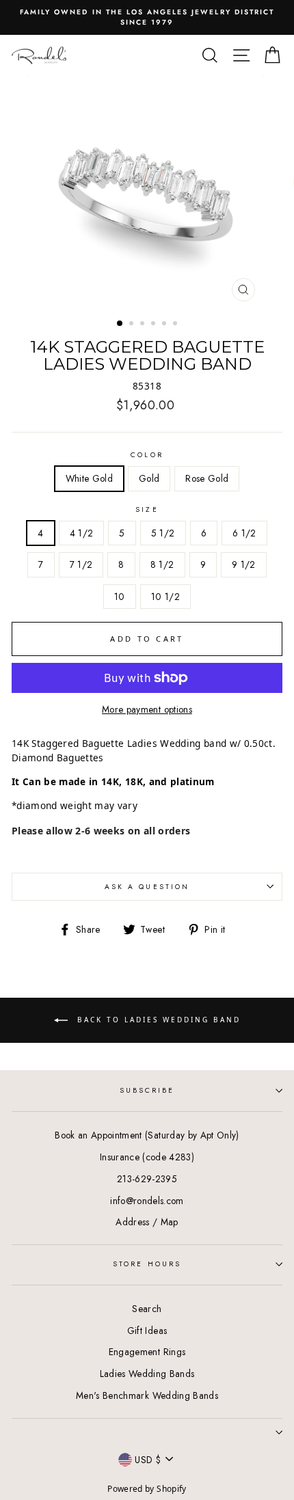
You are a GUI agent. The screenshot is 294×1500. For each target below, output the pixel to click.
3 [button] (143, 324)
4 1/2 (82, 533)
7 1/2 (81, 564)
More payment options (147, 709)
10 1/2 (165, 596)
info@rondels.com (146, 1201)
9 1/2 (244, 564)
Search (146, 1308)
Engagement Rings (147, 1352)
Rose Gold (206, 478)
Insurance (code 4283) (147, 1157)
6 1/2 (244, 533)
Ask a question (147, 887)
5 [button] (165, 324)
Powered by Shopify (146, 1489)
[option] (147, 17)
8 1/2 (162, 564)
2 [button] (132, 324)
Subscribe (147, 1090)
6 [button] (176, 324)
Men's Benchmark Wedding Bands (147, 1395)
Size (146, 509)
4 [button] (154, 324)
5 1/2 (163, 533)
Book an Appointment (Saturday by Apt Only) (147, 1135)
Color (147, 455)
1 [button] (120, 324)
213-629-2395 (147, 1179)
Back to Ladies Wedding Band (157, 1019)
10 (119, 596)
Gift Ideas (147, 1330)
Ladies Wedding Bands (147, 1373)
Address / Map (147, 1222)
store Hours (147, 1264)
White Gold (89, 478)
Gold (149, 478)
